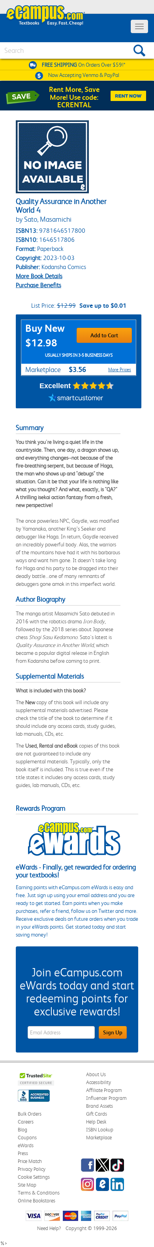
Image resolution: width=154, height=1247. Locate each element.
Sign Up (112, 1032)
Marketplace (99, 1137)
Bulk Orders (29, 1114)
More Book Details (39, 276)
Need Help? (49, 1228)
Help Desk (96, 1122)
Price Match (30, 1161)
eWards (26, 1145)
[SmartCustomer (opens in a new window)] (75, 398)
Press (23, 1153)
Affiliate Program (104, 1090)
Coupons (27, 1137)
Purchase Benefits (38, 285)
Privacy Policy (31, 1169)
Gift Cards (96, 1114)
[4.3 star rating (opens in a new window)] (93, 386)
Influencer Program (106, 1098)
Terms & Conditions (39, 1193)
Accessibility (98, 1082)
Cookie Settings (34, 1177)
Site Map (27, 1185)
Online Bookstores (36, 1201)
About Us (96, 1074)
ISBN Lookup (99, 1130)
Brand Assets (99, 1106)
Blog (22, 1130)
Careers (26, 1122)
